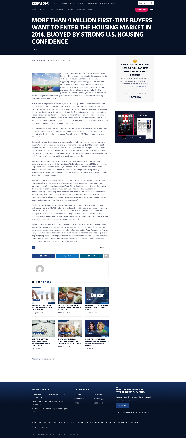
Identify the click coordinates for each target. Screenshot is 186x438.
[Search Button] (152, 3)
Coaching (70, 9)
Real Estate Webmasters (70, 434)
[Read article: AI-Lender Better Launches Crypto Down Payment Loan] (97, 295)
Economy (36, 300)
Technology (80, 9)
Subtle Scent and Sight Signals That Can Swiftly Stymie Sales (69, 307)
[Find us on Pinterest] (43, 427)
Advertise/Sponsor (77, 422)
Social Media (99, 403)
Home (34, 49)
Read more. (142, 86)
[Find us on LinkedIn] (46, 427)
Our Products (48, 422)
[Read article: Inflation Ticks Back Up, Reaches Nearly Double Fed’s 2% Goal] (43, 295)
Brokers (42, 9)
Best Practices (79, 398)
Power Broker (91, 3)
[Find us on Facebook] (32, 427)
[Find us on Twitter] (35, 427)
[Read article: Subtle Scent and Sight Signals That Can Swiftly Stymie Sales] (70, 295)
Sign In (152, 9)
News (56, 3)
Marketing (60, 9)
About (34, 422)
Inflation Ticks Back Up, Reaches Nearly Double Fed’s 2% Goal (42, 307)
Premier (64, 3)
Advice (76, 403)
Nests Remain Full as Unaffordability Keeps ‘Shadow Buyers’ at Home (69, 341)
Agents (34, 9)
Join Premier (141, 10)
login (39, 359)
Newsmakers (104, 3)
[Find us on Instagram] (39, 427)
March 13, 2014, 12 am (39, 60)
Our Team (57, 422)
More (113, 3)
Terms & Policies (111, 422)
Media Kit (88, 422)
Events (80, 3)
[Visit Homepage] (41, 3)
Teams (51, 9)
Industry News (38, 333)
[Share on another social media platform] (106, 256)
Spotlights (77, 394)
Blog (39, 422)
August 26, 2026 (38, 313)
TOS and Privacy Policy (142, 412)
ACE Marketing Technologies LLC (129, 422)
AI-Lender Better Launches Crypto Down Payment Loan (96, 307)
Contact (65, 422)
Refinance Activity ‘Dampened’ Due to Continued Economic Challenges (41, 342)
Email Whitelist (98, 422)
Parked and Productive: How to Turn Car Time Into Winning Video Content (135, 70)
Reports (72, 3)
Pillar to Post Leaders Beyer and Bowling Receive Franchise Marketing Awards (96, 342)
